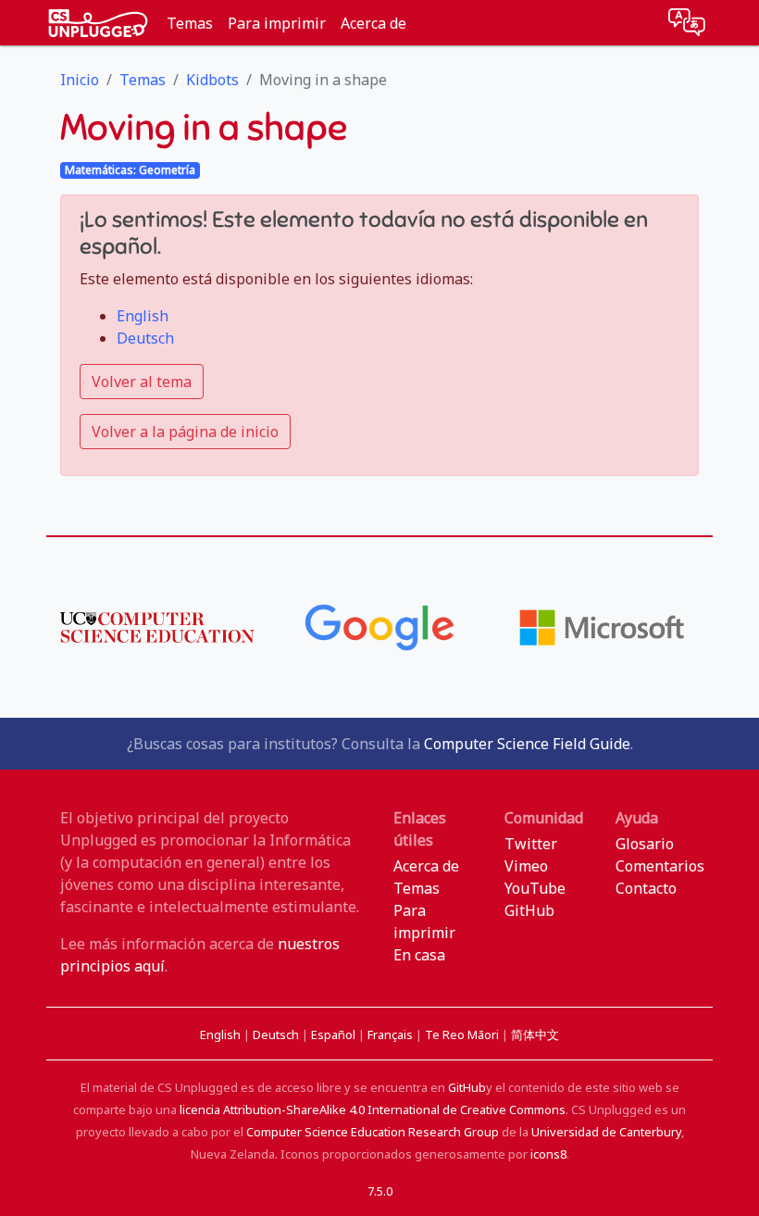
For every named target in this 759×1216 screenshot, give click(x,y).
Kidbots (212, 79)
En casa (419, 955)
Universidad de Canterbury (606, 1131)
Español (334, 1034)
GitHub (529, 910)
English (142, 316)
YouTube (535, 888)
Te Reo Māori (463, 1034)
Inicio (79, 79)
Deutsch (145, 338)
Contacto (646, 888)
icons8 (548, 1154)
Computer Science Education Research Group (372, 1131)
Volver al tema (142, 381)
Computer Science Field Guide (527, 743)
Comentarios (660, 866)
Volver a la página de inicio (185, 431)
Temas (190, 23)
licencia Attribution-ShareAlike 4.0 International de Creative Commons (373, 1109)
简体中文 (535, 1034)
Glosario (645, 844)
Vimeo (526, 866)
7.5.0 (379, 1191)
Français (391, 1034)
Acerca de (373, 23)
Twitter (530, 844)
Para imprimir (277, 23)
